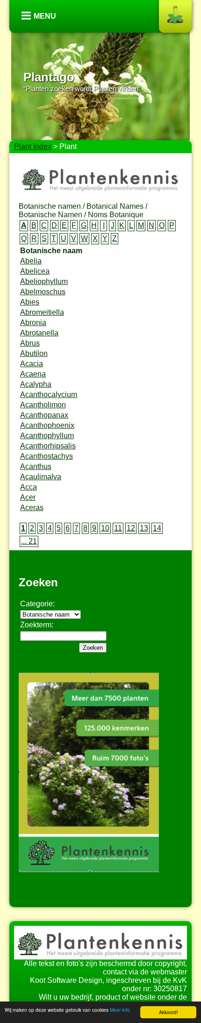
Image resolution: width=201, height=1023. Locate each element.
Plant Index (32, 146)
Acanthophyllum (47, 436)
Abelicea (35, 271)
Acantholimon (43, 405)
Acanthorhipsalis (48, 446)
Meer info (120, 1009)
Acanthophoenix (47, 425)
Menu (45, 16)
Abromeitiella (42, 312)
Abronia (33, 323)
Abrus (30, 343)
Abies (29, 302)
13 (144, 528)
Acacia (31, 364)
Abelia (31, 261)
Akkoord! (168, 1012)
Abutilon (34, 353)
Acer (28, 497)
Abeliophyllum (44, 281)
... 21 (29, 541)
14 (157, 528)
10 (105, 528)
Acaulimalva (40, 477)
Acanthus (35, 466)
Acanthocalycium (48, 394)
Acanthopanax (44, 415)
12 (131, 528)
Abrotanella (39, 333)
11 (118, 528)
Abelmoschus (42, 292)
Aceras (31, 508)
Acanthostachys (46, 456)
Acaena (33, 374)
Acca (28, 487)
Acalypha (35, 384)
